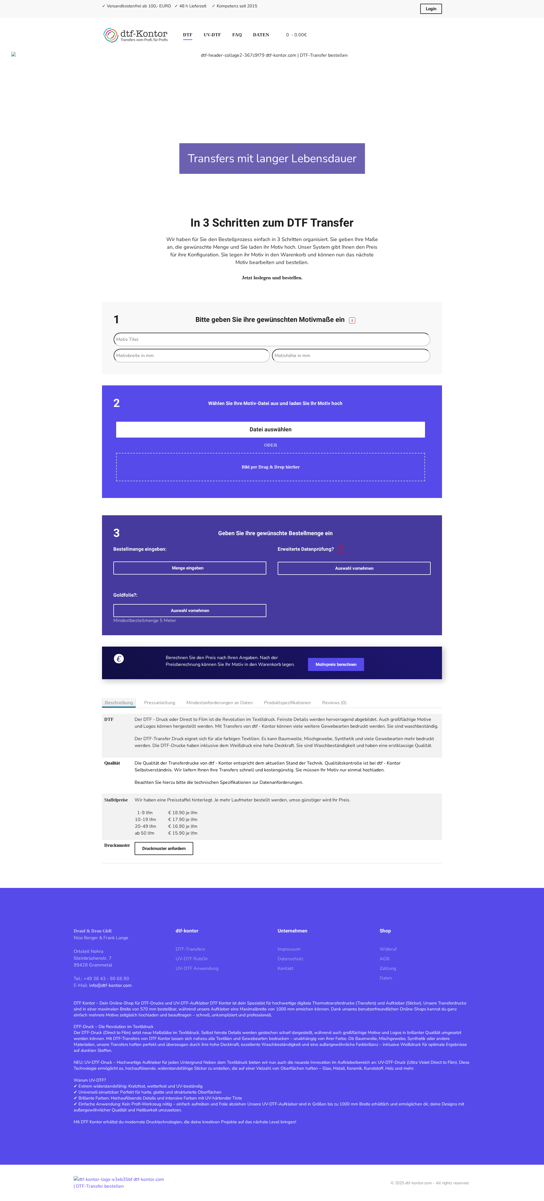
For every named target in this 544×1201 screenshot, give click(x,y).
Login (431, 9)
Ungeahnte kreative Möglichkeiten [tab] (278, 183)
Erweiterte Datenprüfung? (309, 549)
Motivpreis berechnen (336, 664)
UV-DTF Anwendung (197, 968)
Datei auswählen (271, 429)
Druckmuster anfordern (164, 848)
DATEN (261, 34)
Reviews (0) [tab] (334, 703)
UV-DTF (212, 34)
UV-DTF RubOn (192, 959)
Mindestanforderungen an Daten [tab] (219, 703)
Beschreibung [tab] (119, 703)
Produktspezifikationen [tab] (287, 703)
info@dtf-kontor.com (110, 985)
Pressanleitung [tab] (159, 703)
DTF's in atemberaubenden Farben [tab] (265, 183)
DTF (187, 34)
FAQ (237, 34)
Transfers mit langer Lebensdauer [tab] (272, 183)
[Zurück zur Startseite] (137, 35)
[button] (24, 122)
